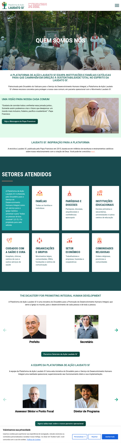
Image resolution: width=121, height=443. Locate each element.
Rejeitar (95, 437)
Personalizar (79, 437)
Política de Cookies (34, 440)
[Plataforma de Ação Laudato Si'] (13, 5)
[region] (60, 434)
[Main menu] (117, 5)
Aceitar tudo (110, 437)
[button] (116, 330)
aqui (93, 151)
